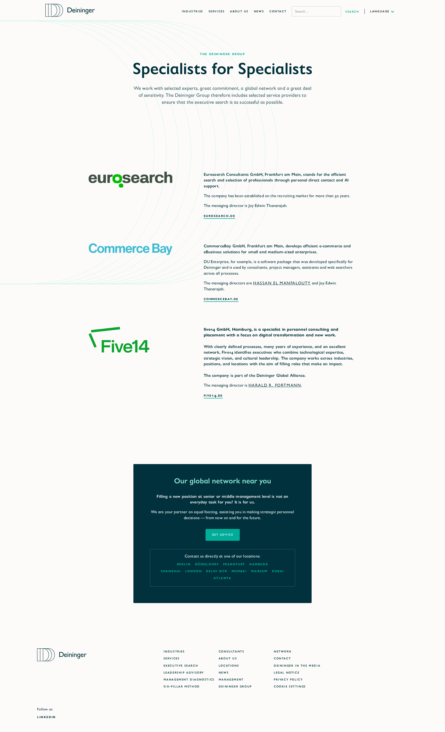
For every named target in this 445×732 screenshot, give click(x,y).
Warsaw (259, 570)
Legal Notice (286, 672)
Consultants (231, 651)
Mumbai (239, 570)
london (193, 570)
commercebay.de (221, 298)
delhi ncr (216, 570)
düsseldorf (207, 563)
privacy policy (288, 679)
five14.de (213, 395)
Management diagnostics (189, 679)
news (224, 672)
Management (231, 679)
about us (228, 658)
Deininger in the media (297, 665)
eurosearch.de (219, 215)
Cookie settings (290, 686)
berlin (184, 563)
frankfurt (234, 563)
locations (229, 665)
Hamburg (258, 563)
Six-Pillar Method (182, 686)
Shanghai (171, 570)
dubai (278, 570)
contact (282, 658)
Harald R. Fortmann (275, 385)
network (283, 651)
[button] (385, 11)
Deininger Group (235, 686)
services (172, 658)
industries (174, 651)
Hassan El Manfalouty (282, 283)
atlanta (222, 577)
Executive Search (181, 665)
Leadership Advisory (184, 672)
